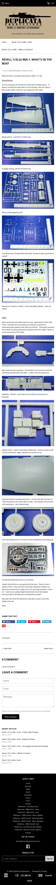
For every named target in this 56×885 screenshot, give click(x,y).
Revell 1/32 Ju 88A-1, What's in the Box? (16, 753)
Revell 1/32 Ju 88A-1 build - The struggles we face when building (25, 746)
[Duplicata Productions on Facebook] (28, 847)
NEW (28, 789)
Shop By (28, 786)
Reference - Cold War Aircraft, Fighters (28, 827)
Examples (28, 795)
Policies (28, 833)
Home (4, 42)
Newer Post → (49, 648)
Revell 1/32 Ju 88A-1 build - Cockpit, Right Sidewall (20, 732)
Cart (52, 3)
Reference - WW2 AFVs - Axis (28, 812)
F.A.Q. (28, 801)
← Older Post (6, 648)
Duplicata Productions (21, 871)
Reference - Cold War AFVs (28, 806)
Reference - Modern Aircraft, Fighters (28, 830)
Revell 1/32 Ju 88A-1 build (22, 42)
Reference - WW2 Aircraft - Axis (28, 824)
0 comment (6, 638)
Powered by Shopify (39, 871)
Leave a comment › (8, 666)
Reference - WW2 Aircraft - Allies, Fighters (28, 815)
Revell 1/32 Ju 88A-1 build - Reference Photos (18, 739)
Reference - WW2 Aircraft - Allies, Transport (28, 821)
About (28, 798)
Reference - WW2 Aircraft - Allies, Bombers (28, 818)
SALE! (28, 792)
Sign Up (49, 859)
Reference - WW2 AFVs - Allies (28, 809)
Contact (28, 803)
